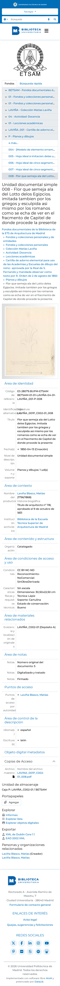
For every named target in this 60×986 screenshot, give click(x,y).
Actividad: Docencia (19, 252)
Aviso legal (30, 919)
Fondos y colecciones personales (27, 244)
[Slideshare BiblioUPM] (46, 951)
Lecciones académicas (20, 256)
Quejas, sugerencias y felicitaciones (30, 924)
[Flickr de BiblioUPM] (21, 951)
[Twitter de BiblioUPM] (13, 943)
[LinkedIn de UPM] (30, 943)
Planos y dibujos (16, 279)
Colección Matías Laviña (21, 248)
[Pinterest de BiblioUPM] (13, 951)
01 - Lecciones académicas (25, 123)
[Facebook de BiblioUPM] (21, 943)
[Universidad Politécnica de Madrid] (30, 4)
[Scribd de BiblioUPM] (30, 951)
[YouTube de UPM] (46, 943)
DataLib (39, 981)
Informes (12, 815)
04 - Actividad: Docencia (24, 116)
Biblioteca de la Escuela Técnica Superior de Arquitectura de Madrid (32, 523)
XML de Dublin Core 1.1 (20, 834)
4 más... (13, 143)
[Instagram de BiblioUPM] (38, 943)
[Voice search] (48, 19)
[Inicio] (26, 30)
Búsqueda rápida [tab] (31, 83)
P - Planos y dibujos (21, 136)
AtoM (49, 978)
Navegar (29, 11)
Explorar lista (14, 818)
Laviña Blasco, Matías (31, 493)
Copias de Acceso (18, 761)
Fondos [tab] (9, 83)
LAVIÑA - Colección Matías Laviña (30, 110)
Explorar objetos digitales (22, 822)
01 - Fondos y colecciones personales (32, 103)
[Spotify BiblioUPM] (38, 951)
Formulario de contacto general (30, 904)
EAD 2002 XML (15, 838)
